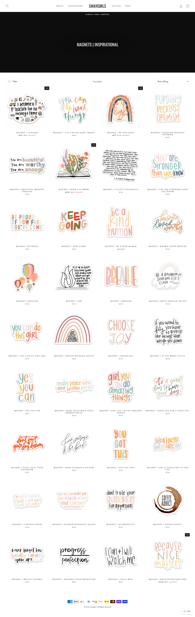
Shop (128, 6)
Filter (14, 81)
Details (116, 6)
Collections (75, 6)
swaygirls (97, 6)
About (60, 6)
